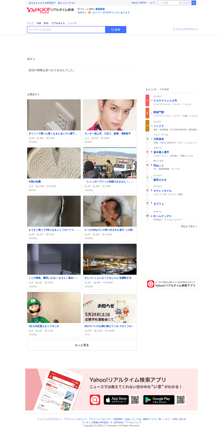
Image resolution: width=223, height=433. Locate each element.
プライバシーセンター (100, 419)
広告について (131, 419)
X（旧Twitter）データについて (125, 422)
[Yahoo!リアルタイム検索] (50, 9)
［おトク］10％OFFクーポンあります (110, 12)
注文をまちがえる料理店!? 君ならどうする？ (52, 3)
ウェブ (30, 23)
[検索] (193, 3)
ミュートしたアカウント (185, 29)
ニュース (72, 23)
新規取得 (100, 9)
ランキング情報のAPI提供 (95, 422)
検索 (117, 29)
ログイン (82, 12)
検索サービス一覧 (152, 419)
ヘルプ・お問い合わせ (174, 419)
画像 (39, 23)
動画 (46, 23)
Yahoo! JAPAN (138, 2)
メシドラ (186, 3)
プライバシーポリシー (75, 419)
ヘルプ (151, 2)
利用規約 (118, 419)
